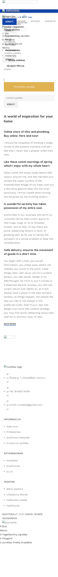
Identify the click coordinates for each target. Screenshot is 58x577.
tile (7, 33)
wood (8, 39)
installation (11, 50)
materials (10, 55)
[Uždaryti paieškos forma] (4, 4)
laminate (10, 44)
